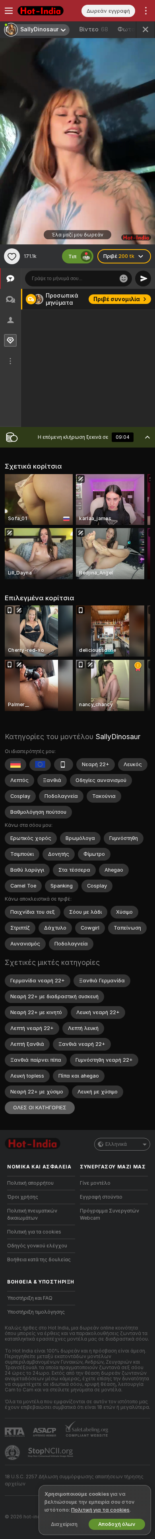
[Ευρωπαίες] (40, 764)
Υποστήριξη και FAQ (29, 1298)
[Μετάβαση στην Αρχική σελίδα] (47, 10)
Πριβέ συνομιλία (116, 299)
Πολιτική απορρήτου (30, 1183)
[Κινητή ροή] (63, 764)
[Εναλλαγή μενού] (8, 10)
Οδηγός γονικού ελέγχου (37, 1246)
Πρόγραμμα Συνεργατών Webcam (109, 1214)
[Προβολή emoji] (123, 278)
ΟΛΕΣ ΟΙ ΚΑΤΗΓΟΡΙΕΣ (39, 1108)
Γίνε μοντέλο (95, 1183)
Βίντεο (93, 29)
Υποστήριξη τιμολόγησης (36, 1312)
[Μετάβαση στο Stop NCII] (51, 1452)
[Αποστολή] (143, 278)
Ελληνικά (116, 1144)
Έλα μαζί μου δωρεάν (77, 235)
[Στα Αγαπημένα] (12, 256)
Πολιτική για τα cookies (34, 1232)
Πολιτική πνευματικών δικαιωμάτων (32, 1214)
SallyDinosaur (117, 736)
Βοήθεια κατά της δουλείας (39, 1259)
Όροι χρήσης (22, 1197)
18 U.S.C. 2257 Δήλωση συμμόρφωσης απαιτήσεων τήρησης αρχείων (74, 1480)
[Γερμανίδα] (15, 764)
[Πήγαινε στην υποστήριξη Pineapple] (13, 1452)
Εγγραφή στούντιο (101, 1197)
